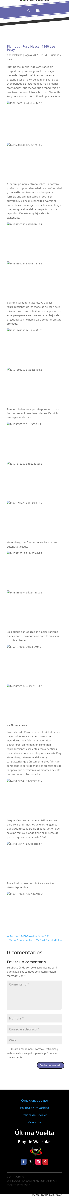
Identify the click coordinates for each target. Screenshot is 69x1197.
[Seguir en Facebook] (24, 1162)
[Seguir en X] (31, 1162)
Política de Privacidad (34, 1108)
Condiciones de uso (34, 1100)
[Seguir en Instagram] (38, 1162)
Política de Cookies (34, 1115)
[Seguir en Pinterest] (45, 1162)
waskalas (17, 55)
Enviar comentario (50, 1065)
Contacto (34, 1122)
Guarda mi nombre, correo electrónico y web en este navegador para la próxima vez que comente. (33, 1053)
